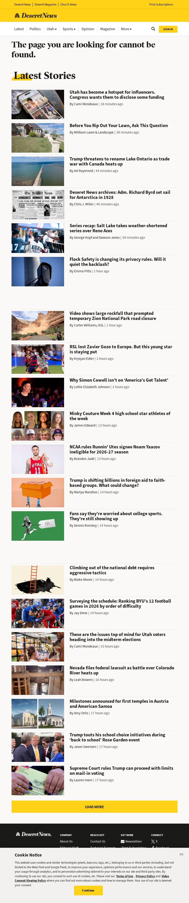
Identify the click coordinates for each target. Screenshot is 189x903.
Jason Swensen (85, 746)
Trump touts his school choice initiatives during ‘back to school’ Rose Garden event (117, 737)
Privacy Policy (145, 876)
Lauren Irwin (83, 780)
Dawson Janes (109, 237)
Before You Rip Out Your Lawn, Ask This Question (119, 125)
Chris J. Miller (84, 204)
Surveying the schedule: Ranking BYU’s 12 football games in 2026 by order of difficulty (120, 603)
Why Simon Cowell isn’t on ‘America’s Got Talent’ (119, 380)
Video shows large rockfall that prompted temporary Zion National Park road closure (113, 316)
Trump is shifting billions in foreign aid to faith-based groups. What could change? (117, 482)
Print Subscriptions (161, 4)
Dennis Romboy (85, 525)
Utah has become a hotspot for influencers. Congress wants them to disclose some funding (117, 94)
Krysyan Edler (84, 358)
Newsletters (133, 841)
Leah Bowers (83, 679)
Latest (19, 28)
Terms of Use (124, 876)
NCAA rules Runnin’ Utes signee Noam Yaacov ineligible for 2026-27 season (115, 449)
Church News (68, 4)
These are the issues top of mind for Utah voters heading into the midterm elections (117, 637)
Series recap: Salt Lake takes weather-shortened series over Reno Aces (118, 228)
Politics (35, 28)
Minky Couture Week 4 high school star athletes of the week (120, 416)
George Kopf (83, 237)
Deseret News (22, 4)
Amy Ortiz (81, 713)
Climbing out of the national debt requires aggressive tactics (112, 570)
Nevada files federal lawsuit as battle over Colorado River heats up (122, 670)
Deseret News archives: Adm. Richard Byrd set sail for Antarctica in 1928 (120, 194)
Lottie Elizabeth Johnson (92, 387)
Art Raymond (83, 170)
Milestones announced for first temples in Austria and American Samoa (119, 703)
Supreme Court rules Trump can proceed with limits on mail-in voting (121, 770)
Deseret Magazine (45, 4)
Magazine (107, 28)
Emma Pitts (82, 271)
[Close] (182, 855)
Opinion (88, 28)
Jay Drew (80, 613)
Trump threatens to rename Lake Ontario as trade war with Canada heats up (120, 161)
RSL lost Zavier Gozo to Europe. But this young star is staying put (121, 349)
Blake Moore (83, 579)
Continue (88, 890)
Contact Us (97, 841)
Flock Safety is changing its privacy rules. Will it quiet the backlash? (118, 261)
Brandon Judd (84, 458)
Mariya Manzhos (85, 492)
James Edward (84, 425)
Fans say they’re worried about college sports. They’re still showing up (116, 516)
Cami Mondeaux (86, 104)
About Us (66, 841)
